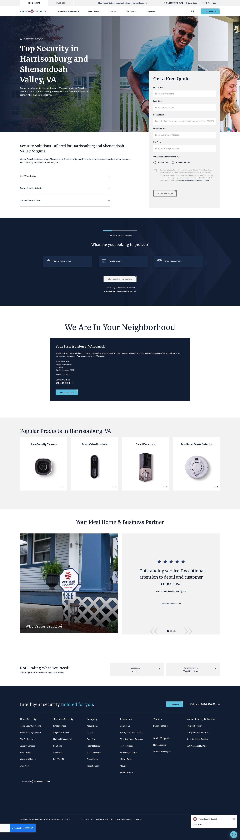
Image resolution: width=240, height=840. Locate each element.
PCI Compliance (94, 752)
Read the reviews (169, 603)
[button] (65, 176)
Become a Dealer (160, 726)
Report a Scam (93, 766)
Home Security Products (68, 11)
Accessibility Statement (121, 819)
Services (112, 11)
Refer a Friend (126, 772)
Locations (192, 3)
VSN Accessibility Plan (196, 746)
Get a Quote (210, 11)
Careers (90, 732)
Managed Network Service (198, 732)
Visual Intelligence (28, 759)
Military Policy (126, 759)
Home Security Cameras (30, 732)
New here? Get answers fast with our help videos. (121, 3)
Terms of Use (87, 819)
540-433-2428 (63, 383)
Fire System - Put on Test (131, 732)
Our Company (132, 11)
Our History (92, 739)
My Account (210, 3)
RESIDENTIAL (34, 3)
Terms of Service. (203, 180)
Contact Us (125, 726)
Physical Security (194, 726)
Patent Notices (93, 746)
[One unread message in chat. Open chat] (233, 834)
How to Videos (126, 746)
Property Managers (162, 751)
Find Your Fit (59, 759)
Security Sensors (27, 746)
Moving (123, 766)
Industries (57, 752)
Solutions (57, 746)
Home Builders (159, 745)
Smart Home (93, 11)
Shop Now (150, 11)
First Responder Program (131, 739)
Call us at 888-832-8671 (203, 704)
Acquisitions (92, 726)
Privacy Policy (187, 180)
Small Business (59, 726)
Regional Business (61, 732)
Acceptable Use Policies (197, 739)
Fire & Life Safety (27, 739)
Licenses (138, 819)
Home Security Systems (30, 726)
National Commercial (62, 739)
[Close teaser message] (233, 819)
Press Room (92, 759)
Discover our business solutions (118, 291)
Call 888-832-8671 (174, 3)
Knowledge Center (128, 752)
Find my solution (67, 392)
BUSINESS (60, 3)
